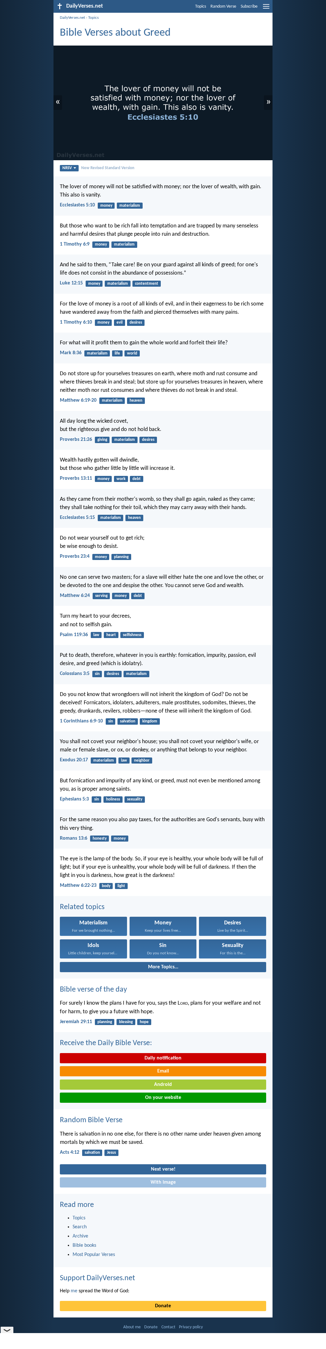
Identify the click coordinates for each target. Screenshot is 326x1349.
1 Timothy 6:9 (74, 244)
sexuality (134, 799)
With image (163, 1182)
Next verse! (163, 1169)
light (121, 886)
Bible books (84, 1245)
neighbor (142, 760)
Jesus (111, 1153)
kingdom (149, 721)
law (96, 635)
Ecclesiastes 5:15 (77, 517)
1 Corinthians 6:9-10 (81, 721)
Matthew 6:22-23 (78, 885)
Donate (163, 1306)
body (106, 886)
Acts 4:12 (69, 1152)
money (106, 206)
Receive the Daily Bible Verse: (106, 1043)
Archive (80, 1236)
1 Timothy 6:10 (76, 322)
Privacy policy (191, 1327)
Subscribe (249, 6)
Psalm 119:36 (74, 634)
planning (121, 557)
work (121, 479)
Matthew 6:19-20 (78, 400)
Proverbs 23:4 (74, 556)
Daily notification (163, 1058)
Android (163, 1084)
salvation (127, 721)
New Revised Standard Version (107, 168)
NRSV (67, 168)
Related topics (82, 907)
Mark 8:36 (71, 352)
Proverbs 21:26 (76, 439)
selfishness (132, 635)
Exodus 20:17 (74, 760)
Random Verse (223, 6)
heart (111, 635)
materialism (129, 206)
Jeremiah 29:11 (76, 1021)
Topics (200, 6)
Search (80, 1227)
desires (136, 322)
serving (101, 596)
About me (132, 1327)
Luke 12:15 (71, 283)
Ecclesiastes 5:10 (77, 205)
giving (102, 440)
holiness (113, 799)
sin (97, 674)
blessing (126, 1022)
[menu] (266, 9)
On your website (163, 1097)
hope (144, 1022)
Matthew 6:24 (75, 595)
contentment (146, 284)
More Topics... (163, 967)
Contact (168, 1327)
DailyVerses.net (72, 18)
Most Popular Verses (94, 1254)
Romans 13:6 (73, 838)
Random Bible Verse (91, 1120)
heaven (136, 400)
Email (163, 1071)
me (74, 1291)
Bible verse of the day (93, 990)
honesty (100, 838)
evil (120, 322)
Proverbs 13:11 (76, 478)
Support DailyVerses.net (97, 1278)
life (117, 353)
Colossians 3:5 (74, 673)
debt (136, 479)
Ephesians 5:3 (74, 799)
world (132, 353)
